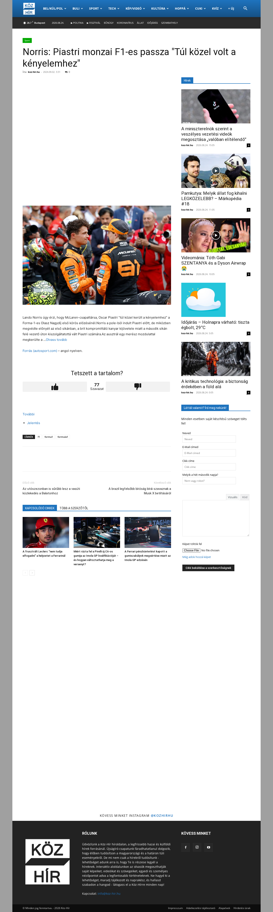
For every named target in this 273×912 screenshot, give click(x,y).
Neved (186, 433)
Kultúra (158, 8)
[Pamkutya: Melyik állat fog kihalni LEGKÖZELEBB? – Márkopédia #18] (215, 171)
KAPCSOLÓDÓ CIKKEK (39, 508)
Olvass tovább (56, 340)
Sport (94, 8)
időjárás (152, 22)
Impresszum (175, 908)
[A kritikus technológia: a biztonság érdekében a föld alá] (215, 359)
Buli (76, 8)
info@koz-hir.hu (109, 894)
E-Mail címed (190, 447)
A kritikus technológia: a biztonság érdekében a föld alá (214, 384)
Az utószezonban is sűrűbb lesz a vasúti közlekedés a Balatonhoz (51, 491)
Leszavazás (138, 387)
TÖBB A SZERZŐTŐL (74, 508)
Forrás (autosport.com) (40, 351)
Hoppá (180, 8)
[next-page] (32, 572)
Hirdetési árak (242, 908)
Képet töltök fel (192, 544)
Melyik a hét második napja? (200, 475)
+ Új (231, 8)
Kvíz (215, 8)
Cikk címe (188, 461)
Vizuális (232, 497)
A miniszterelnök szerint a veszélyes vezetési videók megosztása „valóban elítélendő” (213, 134)
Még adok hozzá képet (196, 557)
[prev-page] (25, 572)
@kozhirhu (162, 815)
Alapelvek (224, 908)
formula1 (63, 436)
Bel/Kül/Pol (53, 8)
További (29, 414)
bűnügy (108, 22)
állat (140, 22)
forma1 (49, 436)
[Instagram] (197, 847)
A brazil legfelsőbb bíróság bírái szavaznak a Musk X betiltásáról (140, 491)
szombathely (169, 22)
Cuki (198, 8)
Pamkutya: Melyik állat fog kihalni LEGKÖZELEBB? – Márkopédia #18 (214, 198)
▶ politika (77, 22)
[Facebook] (185, 847)
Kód (244, 497)
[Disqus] (97, 639)
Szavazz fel (55, 387)
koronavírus (125, 22)
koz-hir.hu (34, 71)
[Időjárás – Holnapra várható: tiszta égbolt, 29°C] (215, 300)
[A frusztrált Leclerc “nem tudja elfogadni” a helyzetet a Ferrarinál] (46, 532)
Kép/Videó (134, 8)
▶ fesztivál (93, 22)
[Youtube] (208, 847)
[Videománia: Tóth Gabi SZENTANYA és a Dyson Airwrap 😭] (215, 235)
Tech (112, 8)
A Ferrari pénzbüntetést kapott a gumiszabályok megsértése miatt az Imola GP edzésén (148, 556)
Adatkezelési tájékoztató (200, 908)
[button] (245, 9)
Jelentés (33, 423)
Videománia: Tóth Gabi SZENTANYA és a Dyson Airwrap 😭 (213, 263)
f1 (39, 436)
